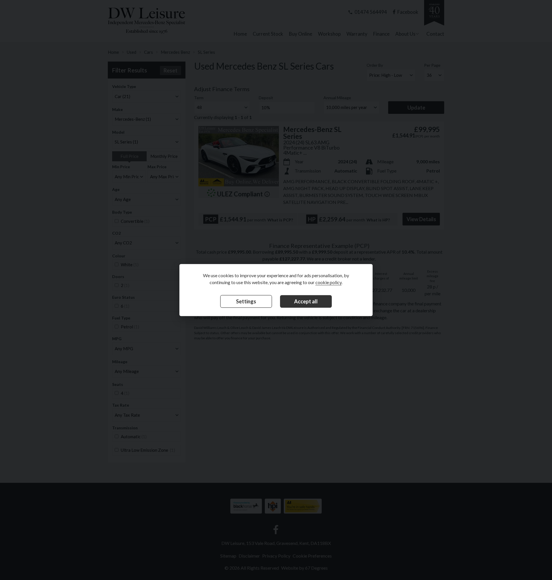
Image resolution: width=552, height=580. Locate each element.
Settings (246, 301)
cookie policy (328, 282)
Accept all (306, 301)
